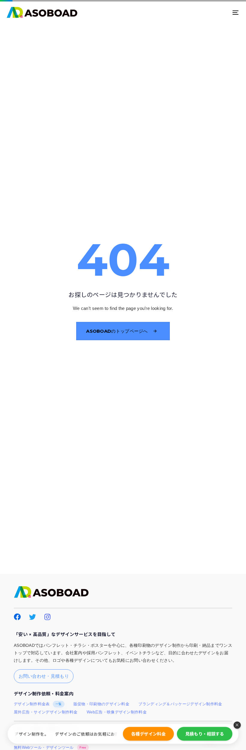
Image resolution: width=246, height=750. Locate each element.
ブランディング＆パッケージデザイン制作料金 (180, 704)
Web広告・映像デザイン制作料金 (117, 712)
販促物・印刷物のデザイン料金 (101, 704)
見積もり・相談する (204, 733)
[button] (237, 725)
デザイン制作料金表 (38, 704)
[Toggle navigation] (199, 12)
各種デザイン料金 (148, 733)
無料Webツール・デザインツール (50, 748)
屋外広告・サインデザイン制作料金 (46, 712)
